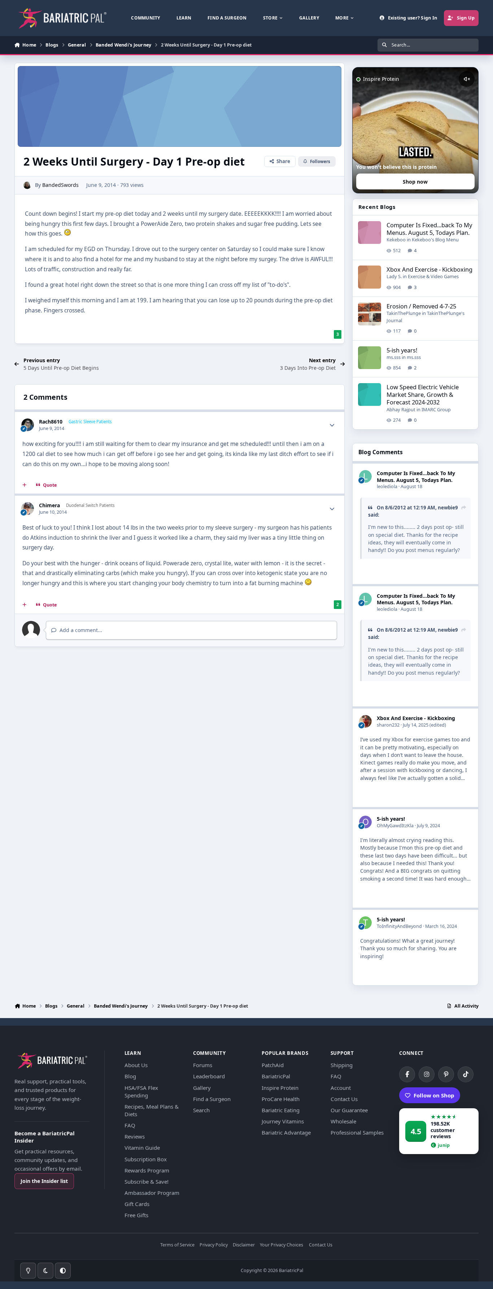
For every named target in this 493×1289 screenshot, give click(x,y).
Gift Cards (137, 1203)
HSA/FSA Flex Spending (141, 1091)
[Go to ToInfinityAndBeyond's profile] (365, 922)
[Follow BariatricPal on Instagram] (427, 1074)
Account (341, 1087)
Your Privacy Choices (281, 1245)
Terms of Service (177, 1245)
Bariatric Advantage (286, 1132)
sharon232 (388, 725)
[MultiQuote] (24, 485)
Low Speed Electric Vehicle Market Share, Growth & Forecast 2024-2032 (423, 395)
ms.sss (394, 357)
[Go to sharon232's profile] (365, 721)
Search (201, 1110)
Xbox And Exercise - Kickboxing (429, 269)
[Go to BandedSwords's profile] (27, 185)
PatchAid (273, 1065)
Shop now (415, 181)
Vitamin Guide (142, 1147)
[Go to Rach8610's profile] (27, 424)
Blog (130, 1076)
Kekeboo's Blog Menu (435, 239)
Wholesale (343, 1121)
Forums (202, 1065)
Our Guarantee (349, 1110)
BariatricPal (276, 1076)
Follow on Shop (434, 1095)
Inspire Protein (280, 1087)
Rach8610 (50, 421)
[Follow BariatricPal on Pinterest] (446, 1074)
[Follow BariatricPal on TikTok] (466, 1074)
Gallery (202, 1087)
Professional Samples (357, 1132)
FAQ (130, 1125)
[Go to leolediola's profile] (365, 476)
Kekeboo (396, 239)
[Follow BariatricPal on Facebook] (407, 1074)
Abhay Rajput (401, 409)
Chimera (49, 505)
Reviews (135, 1136)
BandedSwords (60, 184)
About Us (136, 1065)
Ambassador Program (152, 1192)
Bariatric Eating (281, 1110)
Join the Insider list (44, 1181)
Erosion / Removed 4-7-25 (421, 306)
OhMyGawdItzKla (395, 826)
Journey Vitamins (283, 1121)
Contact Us (344, 1098)
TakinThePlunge (404, 313)
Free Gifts (136, 1215)
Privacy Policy (214, 1245)
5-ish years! (402, 350)
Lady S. (394, 276)
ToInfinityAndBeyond (399, 926)
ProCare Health (281, 1098)
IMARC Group (436, 409)
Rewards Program (147, 1170)
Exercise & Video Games (433, 276)
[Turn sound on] (467, 79)
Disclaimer (244, 1245)
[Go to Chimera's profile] (27, 508)
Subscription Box (146, 1159)
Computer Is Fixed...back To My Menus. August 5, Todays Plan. (429, 229)
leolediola (387, 486)
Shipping (342, 1065)
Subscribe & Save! (147, 1181)
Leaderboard (209, 1076)
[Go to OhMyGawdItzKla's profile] (365, 822)
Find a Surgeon (212, 1098)
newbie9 (448, 507)
